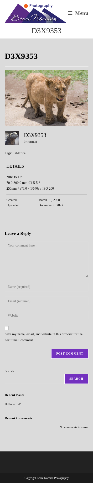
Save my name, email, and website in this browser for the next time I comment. (44, 337)
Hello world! (13, 404)
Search (9, 371)
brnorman (30, 141)
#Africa (20, 153)
